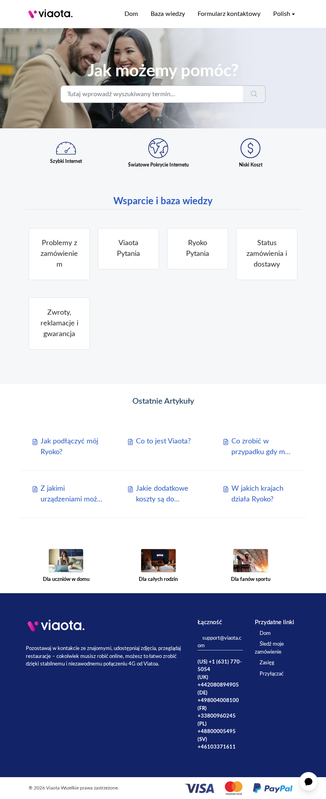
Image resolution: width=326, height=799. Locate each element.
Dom (131, 14)
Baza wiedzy (168, 14)
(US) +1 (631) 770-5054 (220, 666)
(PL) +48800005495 (217, 728)
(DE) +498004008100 (218, 697)
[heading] (59, 254)
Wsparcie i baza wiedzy (163, 201)
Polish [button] (281, 14)
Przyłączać (271, 674)
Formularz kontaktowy (229, 14)
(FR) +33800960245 (217, 712)
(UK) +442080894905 (218, 681)
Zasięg (267, 663)
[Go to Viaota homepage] (50, 14)
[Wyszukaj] (254, 94)
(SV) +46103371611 (217, 743)
